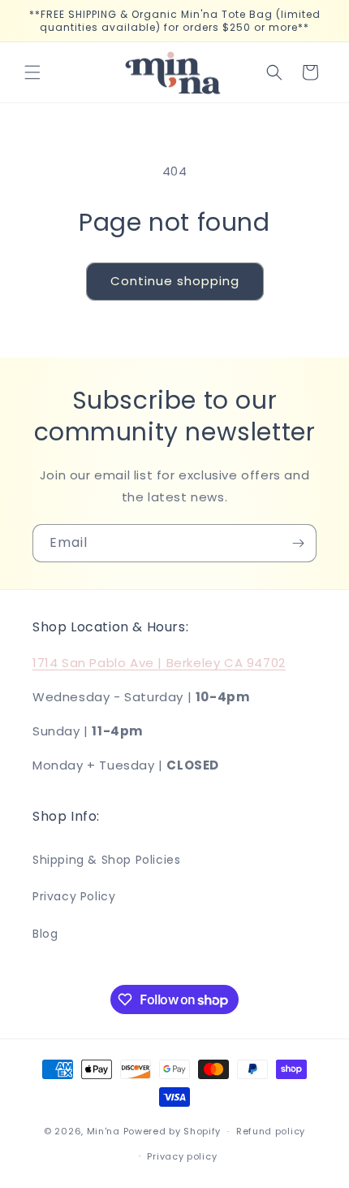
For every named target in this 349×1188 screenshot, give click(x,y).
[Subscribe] (298, 543)
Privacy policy (182, 1156)
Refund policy (270, 1131)
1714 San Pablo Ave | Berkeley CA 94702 (159, 662)
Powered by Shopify (172, 1131)
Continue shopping (174, 280)
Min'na (103, 1131)
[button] (32, 72)
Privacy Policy (73, 896)
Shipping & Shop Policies (106, 860)
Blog (45, 934)
